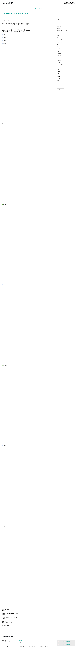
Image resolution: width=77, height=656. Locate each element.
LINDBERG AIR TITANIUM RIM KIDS (63, 30)
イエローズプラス (60, 62)
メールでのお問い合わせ (66, 641)
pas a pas (58, 46)
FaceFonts (58, 23)
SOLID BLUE (59, 53)
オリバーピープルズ (60, 64)
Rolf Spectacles (59, 51)
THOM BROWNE (60, 55)
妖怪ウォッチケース (60, 73)
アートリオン (59, 60)
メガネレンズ (59, 71)
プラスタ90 (58, 67)
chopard (58, 19)
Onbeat (58, 44)
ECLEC (58, 21)
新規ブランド (59, 78)
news (57, 37)
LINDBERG (58, 28)
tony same (58, 57)
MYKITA (58, 35)
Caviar (58, 17)
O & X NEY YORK (60, 39)
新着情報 (58, 76)
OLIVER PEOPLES (60, 42)
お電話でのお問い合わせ (66, 644)
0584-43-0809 (69, 3)
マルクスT (58, 69)
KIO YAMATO (59, 26)
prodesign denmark (60, 48)
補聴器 (58, 80)
